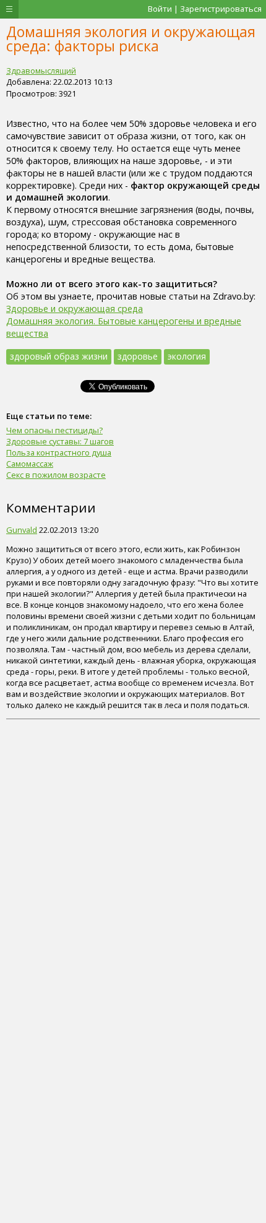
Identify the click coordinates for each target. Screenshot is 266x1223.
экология (187, 356)
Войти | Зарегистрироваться (205, 8)
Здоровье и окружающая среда (74, 308)
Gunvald (21, 529)
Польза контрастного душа (58, 452)
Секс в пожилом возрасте (56, 474)
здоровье (138, 356)
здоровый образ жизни (59, 356)
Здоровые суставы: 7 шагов (60, 441)
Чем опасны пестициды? (54, 430)
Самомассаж (29, 463)
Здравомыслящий (41, 70)
